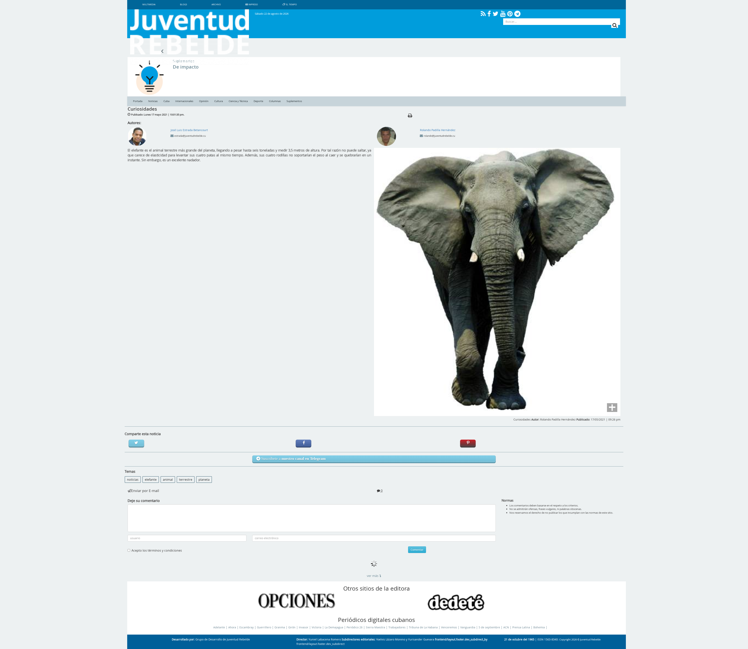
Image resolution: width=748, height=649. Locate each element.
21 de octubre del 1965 (519, 639)
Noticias (153, 101)
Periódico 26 (355, 627)
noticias (132, 479)
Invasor (303, 627)
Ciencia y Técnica (238, 101)
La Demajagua (334, 627)
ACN (506, 627)
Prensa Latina (521, 627)
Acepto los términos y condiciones (156, 550)
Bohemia (539, 627)
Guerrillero (264, 627)
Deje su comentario (144, 500)
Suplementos (294, 101)
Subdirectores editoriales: (358, 639)
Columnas (275, 101)
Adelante (219, 627)
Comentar (417, 549)
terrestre (185, 479)
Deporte (258, 101)
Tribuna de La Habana (423, 627)
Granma (279, 627)
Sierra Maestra (375, 627)
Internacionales (184, 101)
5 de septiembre (489, 627)
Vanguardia (467, 627)
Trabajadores (397, 627)
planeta (204, 479)
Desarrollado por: (183, 639)
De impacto (186, 67)
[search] (614, 25)
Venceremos (449, 627)
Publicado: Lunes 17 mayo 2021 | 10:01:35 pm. (157, 114)
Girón (291, 627)
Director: (302, 639)
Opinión (203, 101)
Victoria (316, 627)
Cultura (218, 101)
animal (168, 479)
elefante (151, 479)
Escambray (246, 627)
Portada (137, 101)
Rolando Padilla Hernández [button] (437, 130)
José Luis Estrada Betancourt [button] (189, 130)
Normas (507, 500)
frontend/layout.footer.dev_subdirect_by (461, 639)
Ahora (232, 627)
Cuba (166, 101)
